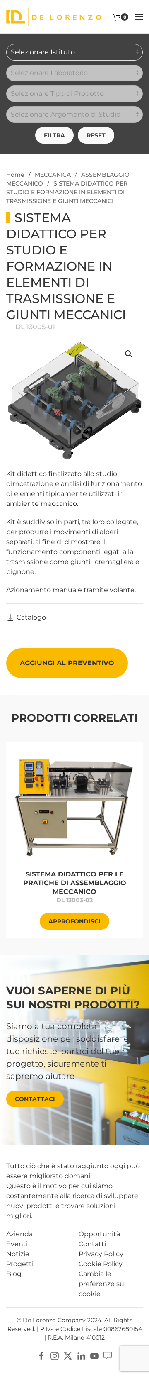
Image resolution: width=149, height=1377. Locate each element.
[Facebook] (41, 1355)
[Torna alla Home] (53, 16)
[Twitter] (67, 1355)
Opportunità (99, 1234)
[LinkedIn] (81, 1355)
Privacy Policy (101, 1254)
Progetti (20, 1264)
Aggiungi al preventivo (67, 663)
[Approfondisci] (74, 806)
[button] (139, 16)
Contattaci (35, 1099)
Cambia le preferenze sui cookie (102, 1284)
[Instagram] (54, 1355)
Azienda (19, 1234)
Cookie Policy (101, 1264)
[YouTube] (94, 1355)
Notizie (17, 1254)
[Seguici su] (107, 1355)
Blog (14, 1274)
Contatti (92, 1244)
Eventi (17, 1244)
